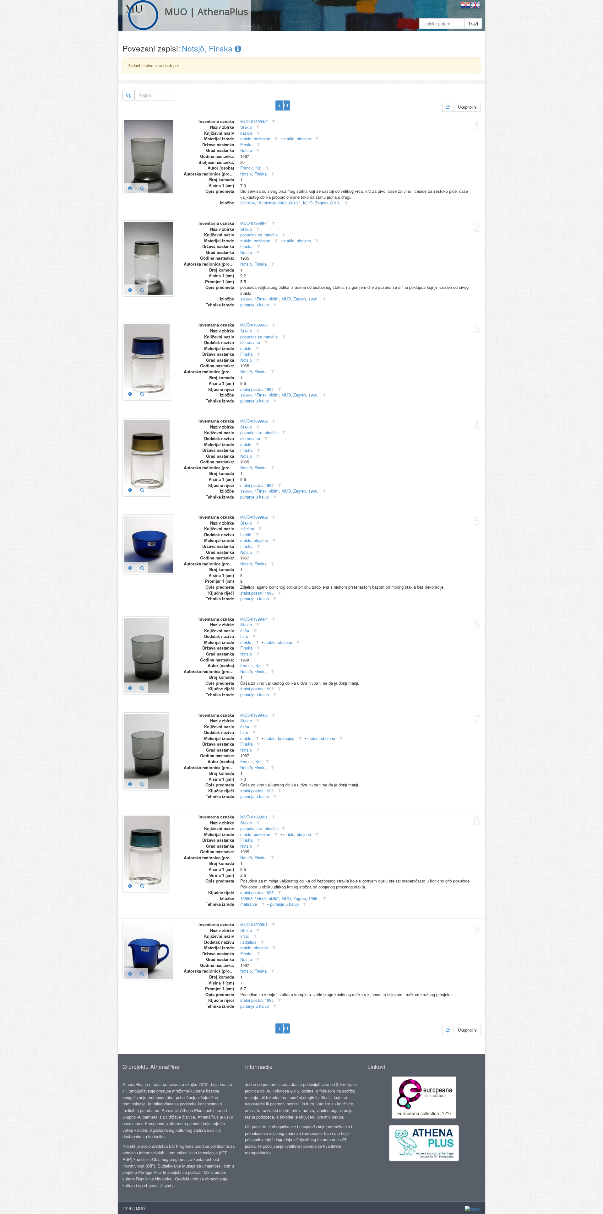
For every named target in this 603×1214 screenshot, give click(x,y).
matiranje (248, 904)
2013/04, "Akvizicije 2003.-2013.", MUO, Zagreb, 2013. (290, 203)
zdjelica (247, 528)
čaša (244, 631)
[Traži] (128, 95)
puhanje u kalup (254, 305)
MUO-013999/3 (254, 325)
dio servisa (250, 342)
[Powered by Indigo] (473, 1208)
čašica (246, 133)
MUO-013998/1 (254, 924)
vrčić (244, 936)
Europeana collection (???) (424, 1113)
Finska (246, 145)
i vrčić (245, 534)
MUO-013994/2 (254, 121)
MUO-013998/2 (254, 517)
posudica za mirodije (259, 235)
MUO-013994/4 (254, 619)
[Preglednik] (142, 188)
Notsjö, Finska (208, 48)
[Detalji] (130, 188)
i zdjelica (248, 942)
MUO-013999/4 (254, 223)
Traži (473, 23)
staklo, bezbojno (255, 139)
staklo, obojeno (297, 139)
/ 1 (286, 105)
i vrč (244, 636)
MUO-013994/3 (254, 715)
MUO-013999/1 (254, 817)
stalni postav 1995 (257, 389)
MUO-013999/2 (254, 421)
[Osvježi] (448, 107)
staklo (245, 348)
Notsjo (246, 150)
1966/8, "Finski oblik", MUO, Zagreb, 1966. (279, 299)
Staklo (246, 127)
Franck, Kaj (250, 168)
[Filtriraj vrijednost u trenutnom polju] (273, 122)
